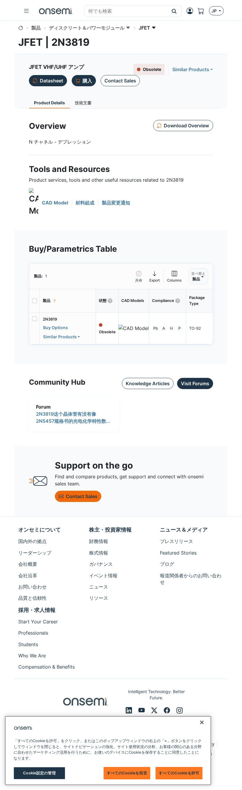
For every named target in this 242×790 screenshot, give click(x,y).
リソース (98, 598)
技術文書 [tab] (83, 102)
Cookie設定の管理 (39, 773)
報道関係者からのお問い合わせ (190, 579)
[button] (174, 11)
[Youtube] (142, 710)
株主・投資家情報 (110, 529)
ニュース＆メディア (184, 529)
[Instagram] (179, 710)
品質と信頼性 (32, 598)
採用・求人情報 (36, 610)
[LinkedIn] (130, 710)
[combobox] (126, 11)
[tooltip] (154, 276)
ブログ (167, 564)
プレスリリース (176, 541)
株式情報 (98, 553)
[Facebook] (168, 710)
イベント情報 (103, 575)
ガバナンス (101, 564)
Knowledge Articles (148, 383)
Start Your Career (38, 622)
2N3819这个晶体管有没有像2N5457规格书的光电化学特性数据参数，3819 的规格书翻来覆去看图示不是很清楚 (73, 418)
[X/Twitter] (155, 710)
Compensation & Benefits (46, 667)
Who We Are (32, 656)
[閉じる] (201, 722)
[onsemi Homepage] (55, 11)
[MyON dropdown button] (191, 11)
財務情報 (98, 541)
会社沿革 (27, 575)
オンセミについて (39, 529)
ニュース (98, 587)
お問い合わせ (32, 587)
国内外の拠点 (32, 541)
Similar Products (190, 69)
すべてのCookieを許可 (179, 773)
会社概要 (27, 564)
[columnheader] (68, 300)
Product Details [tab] (49, 102)
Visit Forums (195, 383)
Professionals (33, 633)
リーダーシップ (34, 553)
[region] (108, 750)
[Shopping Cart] (203, 11)
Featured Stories (178, 553)
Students (28, 644)
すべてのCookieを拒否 (127, 773)
